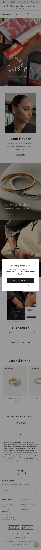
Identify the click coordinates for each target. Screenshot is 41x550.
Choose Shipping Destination (20, 286)
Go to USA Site (20, 280)
